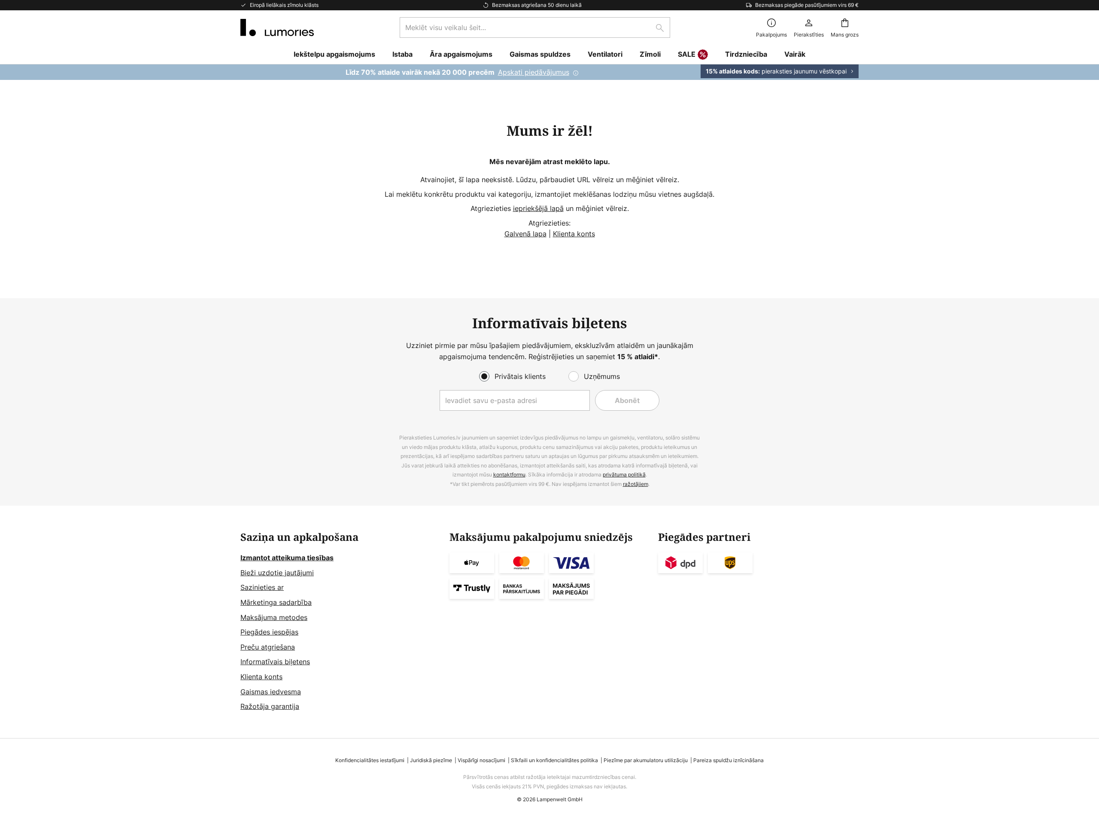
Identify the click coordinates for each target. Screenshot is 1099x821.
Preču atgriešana (267, 647)
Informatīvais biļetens (275, 661)
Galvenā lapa (525, 233)
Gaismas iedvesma (270, 691)
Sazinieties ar (262, 587)
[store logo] (277, 27)
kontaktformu (509, 474)
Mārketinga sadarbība (276, 602)
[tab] (340, 621)
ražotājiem (635, 484)
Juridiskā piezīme (431, 760)
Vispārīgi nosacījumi (481, 760)
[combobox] (535, 27)
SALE (686, 54)
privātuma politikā (624, 474)
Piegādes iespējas (269, 632)
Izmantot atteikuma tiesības (287, 557)
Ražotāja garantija (269, 706)
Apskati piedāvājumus (533, 72)
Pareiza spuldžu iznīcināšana (728, 760)
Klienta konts (574, 233)
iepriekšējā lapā (538, 208)
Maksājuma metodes (273, 617)
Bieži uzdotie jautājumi (277, 572)
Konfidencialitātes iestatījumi (369, 760)
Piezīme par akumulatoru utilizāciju (646, 760)
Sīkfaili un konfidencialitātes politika (554, 760)
